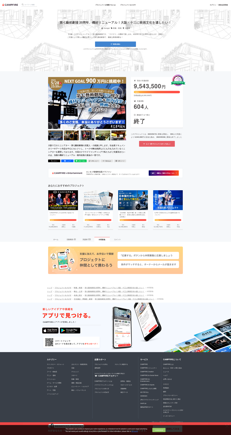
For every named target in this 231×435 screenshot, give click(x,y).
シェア (68, 161)
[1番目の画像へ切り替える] (55, 135)
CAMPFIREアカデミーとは (103, 381)
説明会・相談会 (126, 381)
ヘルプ (165, 375)
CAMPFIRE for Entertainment (145, 380)
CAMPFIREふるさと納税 (148, 388)
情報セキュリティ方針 (170, 403)
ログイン (213, 5)
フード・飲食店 (52, 372)
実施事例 (123, 388)
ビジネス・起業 (52, 386)
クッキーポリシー (169, 416)
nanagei (107, 28)
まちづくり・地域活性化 (79, 364)
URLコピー (95, 161)
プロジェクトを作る (101, 364)
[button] (164, 173)
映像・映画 (117, 28)
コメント (117, 239)
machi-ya (143, 403)
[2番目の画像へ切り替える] (71, 135)
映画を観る (116, 44)
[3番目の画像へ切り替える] (87, 135)
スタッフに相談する (121, 364)
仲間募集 (102, 239)
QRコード (121, 161)
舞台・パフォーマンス (78, 390)
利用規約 (166, 388)
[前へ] (51, 103)
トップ (49, 287)
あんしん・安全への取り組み (172, 368)
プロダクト (50, 368)
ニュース (166, 372)
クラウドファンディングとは (104, 385)
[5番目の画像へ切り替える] (118, 135)
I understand (159, 430)
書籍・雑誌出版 (76, 383)
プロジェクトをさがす (128, 5)
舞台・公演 (78, 291)
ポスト (55, 161)
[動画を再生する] (87, 103)
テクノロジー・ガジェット (55, 364)
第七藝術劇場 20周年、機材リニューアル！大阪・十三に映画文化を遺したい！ (114, 287)
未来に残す (78, 295)
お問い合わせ (167, 379)
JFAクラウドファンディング (149, 400)
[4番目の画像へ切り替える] (103, 135)
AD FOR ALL (144, 392)
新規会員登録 (223, 5)
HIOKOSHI (143, 396)
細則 (164, 391)
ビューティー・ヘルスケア (80, 386)
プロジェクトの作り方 (102, 388)
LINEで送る (82, 161)
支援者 (86, 239)
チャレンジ (75, 372)
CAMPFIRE (144, 364)
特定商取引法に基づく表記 (171, 399)
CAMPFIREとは (168, 364)
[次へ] (123, 103)
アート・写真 (51, 390)
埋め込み (108, 161)
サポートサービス (126, 385)
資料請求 (97, 368)
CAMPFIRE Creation (147, 372)
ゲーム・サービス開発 (54, 383)
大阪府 (127, 28)
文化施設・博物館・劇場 (83, 299)
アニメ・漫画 (51, 375)
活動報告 (71, 239)
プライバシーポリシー (170, 395)
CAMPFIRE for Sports (147, 385)
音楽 (72, 368)
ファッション (51, 379)
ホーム (55, 239)
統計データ (124, 392)
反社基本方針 (167, 406)
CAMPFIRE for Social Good (149, 375)
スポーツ (74, 375)
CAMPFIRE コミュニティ (148, 368)
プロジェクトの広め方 (102, 392)
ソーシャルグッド (52, 394)
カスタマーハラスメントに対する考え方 (173, 411)
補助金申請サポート (146, 407)
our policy (135, 431)
